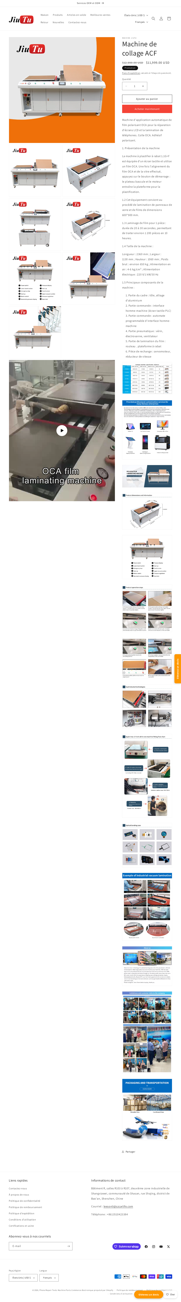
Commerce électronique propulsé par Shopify (92, 1290)
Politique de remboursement (130, 1290)
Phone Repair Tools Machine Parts (55, 1290)
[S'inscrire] (68, 1246)
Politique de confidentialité (159, 1290)
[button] (153, 18)
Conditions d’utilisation (121, 1293)
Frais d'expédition (131, 73)
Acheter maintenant (147, 109)
